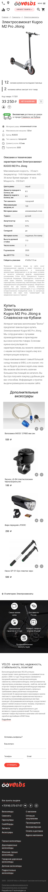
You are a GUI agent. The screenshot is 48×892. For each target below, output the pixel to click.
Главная (5, 17)
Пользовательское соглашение (14, 888)
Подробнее (6, 720)
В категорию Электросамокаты (18, 594)
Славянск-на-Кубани (30, 117)
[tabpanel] (24, 53)
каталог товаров (24, 9)
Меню (40, 3)
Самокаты (16, 17)
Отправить (12, 765)
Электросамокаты (31, 17)
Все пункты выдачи (11, 800)
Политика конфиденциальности (15, 885)
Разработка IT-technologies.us (14, 891)
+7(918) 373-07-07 (12, 805)
